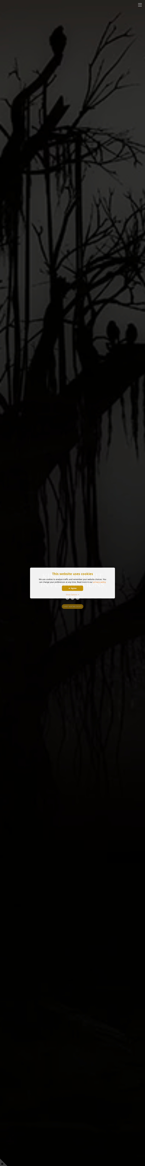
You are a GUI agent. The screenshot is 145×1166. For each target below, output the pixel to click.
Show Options (72, 594)
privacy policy (99, 582)
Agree (73, 588)
